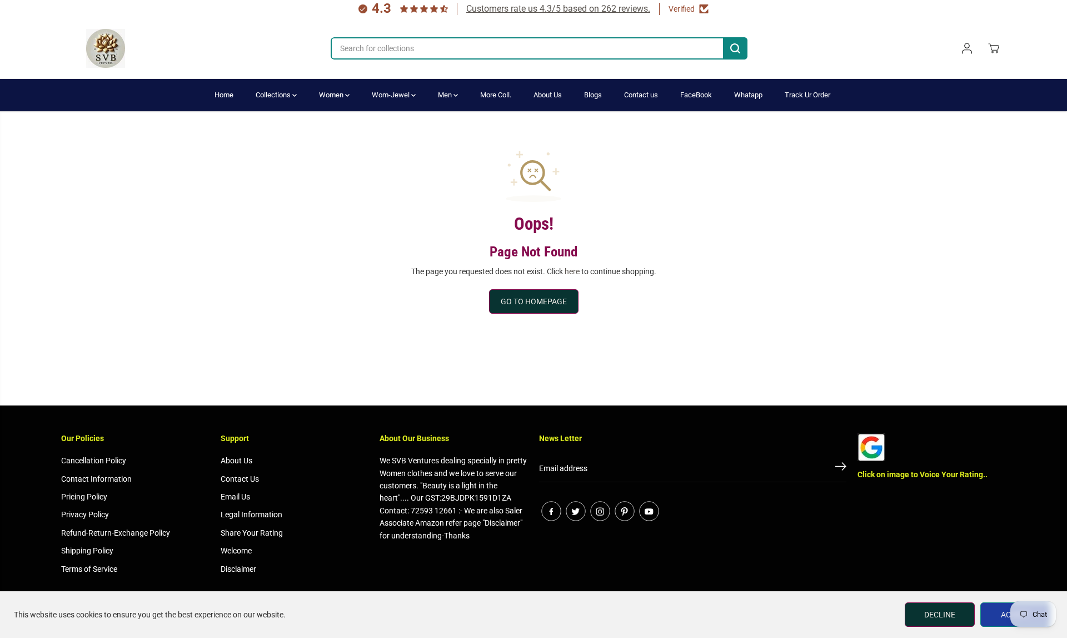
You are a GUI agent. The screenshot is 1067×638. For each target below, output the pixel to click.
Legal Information (251, 514)
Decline (939, 614)
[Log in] (967, 48)
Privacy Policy (85, 514)
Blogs (593, 95)
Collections (274, 95)
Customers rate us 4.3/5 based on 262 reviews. (558, 8)
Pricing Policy (84, 496)
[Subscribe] (840, 468)
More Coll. (495, 95)
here (572, 271)
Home (224, 95)
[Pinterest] (624, 511)
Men (445, 95)
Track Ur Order (807, 95)
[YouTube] (649, 511)
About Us (548, 95)
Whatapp (748, 95)
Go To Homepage (534, 301)
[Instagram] (600, 511)
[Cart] (993, 48)
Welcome (236, 550)
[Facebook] (551, 511)
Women (332, 95)
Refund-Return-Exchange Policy (115, 532)
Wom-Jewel (391, 95)
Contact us (641, 95)
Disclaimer (238, 569)
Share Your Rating (252, 532)
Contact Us (240, 478)
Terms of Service (89, 569)
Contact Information (96, 478)
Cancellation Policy (93, 460)
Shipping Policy (87, 550)
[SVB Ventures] (105, 48)
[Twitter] (576, 511)
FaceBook (696, 95)
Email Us (235, 496)
